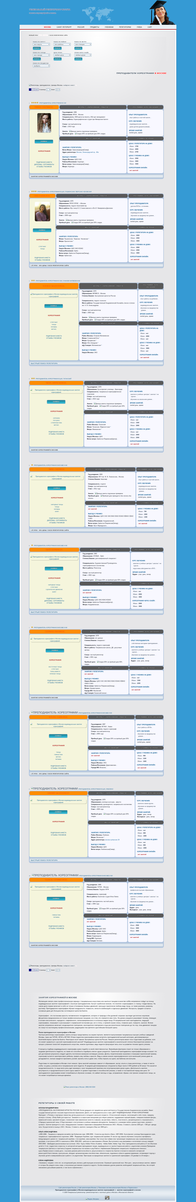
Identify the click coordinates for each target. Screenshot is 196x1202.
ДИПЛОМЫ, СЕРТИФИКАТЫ (44, 164)
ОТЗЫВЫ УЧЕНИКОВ (44, 167)
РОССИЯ (80, 27)
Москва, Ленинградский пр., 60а (87, 152)
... (150, 117)
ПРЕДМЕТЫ (94, 27)
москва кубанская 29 (112, 840)
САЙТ (150, 27)
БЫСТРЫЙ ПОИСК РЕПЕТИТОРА (44, 363)
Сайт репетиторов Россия (67, 1187)
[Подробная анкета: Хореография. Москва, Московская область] (44, 132)
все (36, 89)
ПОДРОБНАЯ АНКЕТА (44, 162)
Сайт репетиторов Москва (87, 1187)
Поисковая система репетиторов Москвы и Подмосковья (117, 1187)
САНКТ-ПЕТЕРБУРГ (64, 27)
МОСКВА (47, 27)
